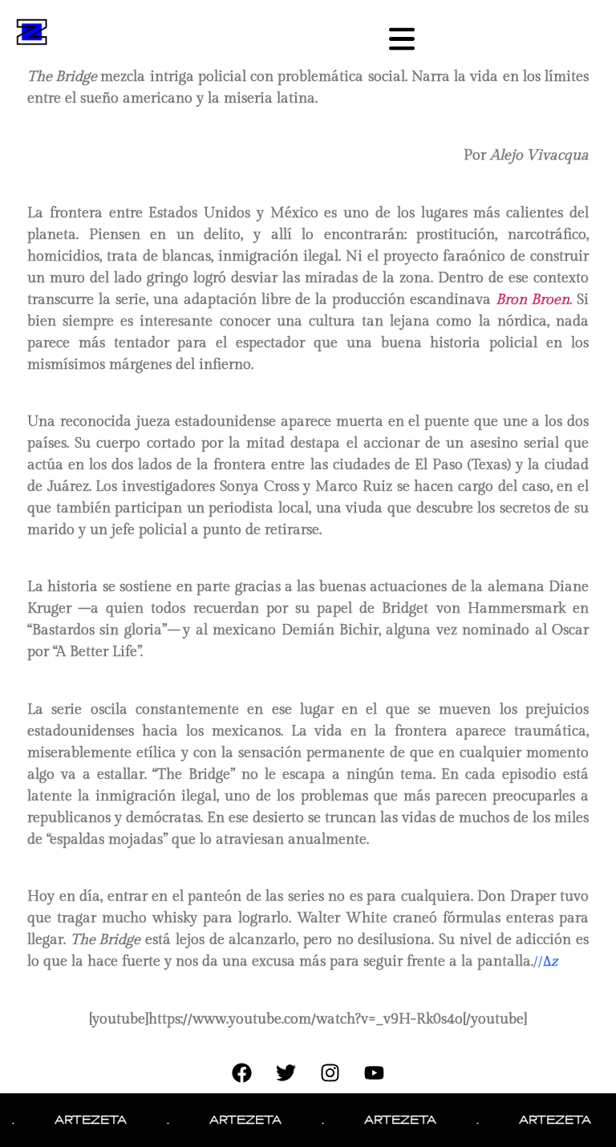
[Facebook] (242, 1073)
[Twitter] (286, 1073)
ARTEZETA (82, 1120)
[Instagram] (330, 1073)
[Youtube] (375, 1073)
